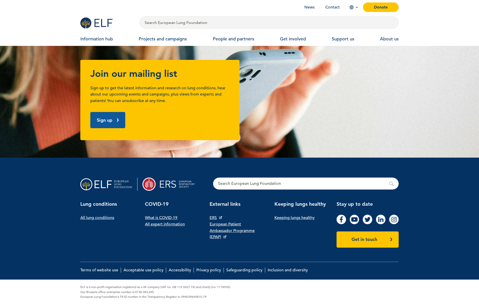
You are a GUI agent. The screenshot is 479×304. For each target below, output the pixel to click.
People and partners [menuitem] (233, 39)
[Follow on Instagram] (394, 222)
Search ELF (306, 184)
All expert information (165, 224)
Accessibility (180, 270)
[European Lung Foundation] (106, 22)
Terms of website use (99, 270)
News (309, 7)
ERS (213, 217)
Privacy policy (208, 270)
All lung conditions (97, 217)
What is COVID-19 (161, 217)
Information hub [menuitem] (96, 39)
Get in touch (364, 239)
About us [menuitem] (389, 39)
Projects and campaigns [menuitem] (163, 39)
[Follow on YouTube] (354, 222)
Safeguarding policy (244, 270)
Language (351, 7)
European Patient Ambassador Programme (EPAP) (232, 230)
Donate (381, 7)
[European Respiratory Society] (171, 184)
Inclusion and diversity (288, 270)
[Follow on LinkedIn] (380, 222)
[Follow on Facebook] (341, 222)
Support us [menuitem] (343, 39)
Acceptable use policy (143, 270)
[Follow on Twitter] (367, 222)
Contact (332, 7)
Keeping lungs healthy (294, 217)
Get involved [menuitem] (293, 39)
